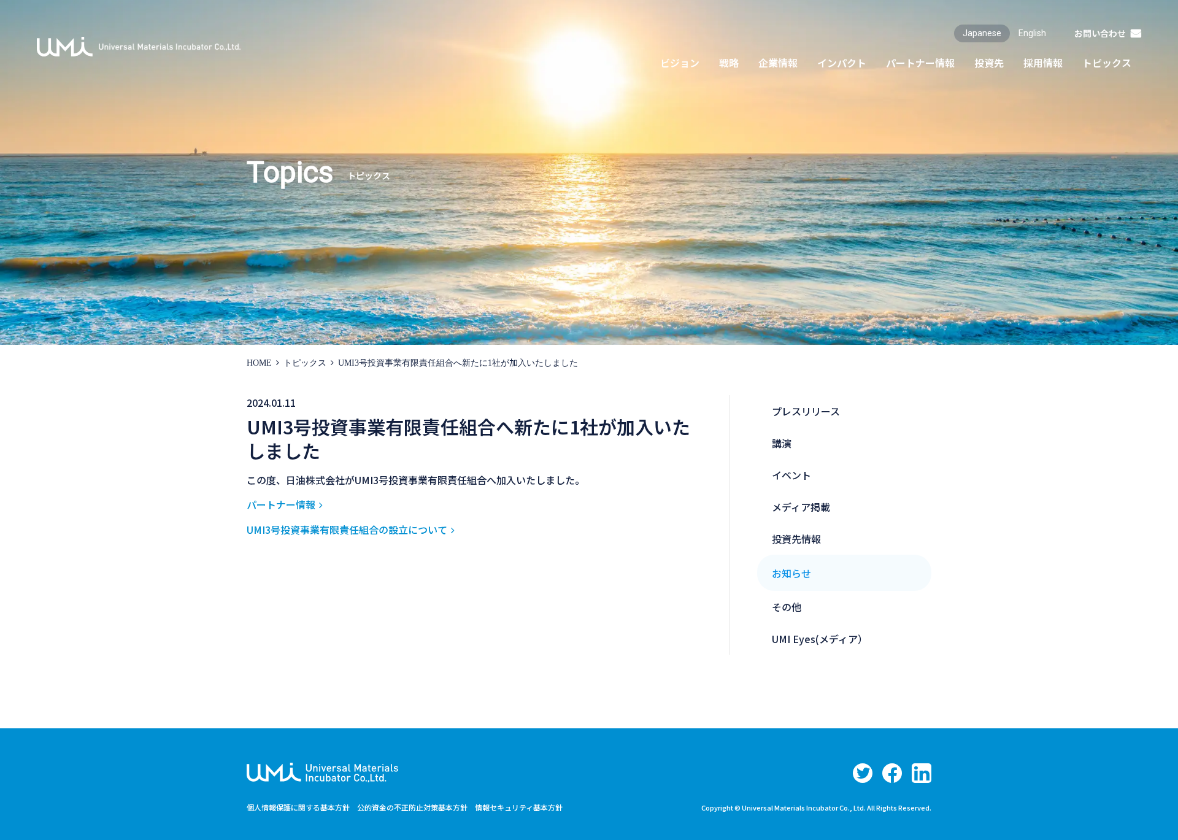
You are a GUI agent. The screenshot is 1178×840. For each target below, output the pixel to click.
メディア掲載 (801, 506)
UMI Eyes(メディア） (820, 638)
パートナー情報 (281, 504)
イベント (791, 475)
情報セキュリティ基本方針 (519, 807)
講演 (781, 443)
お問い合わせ (1100, 33)
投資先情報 (796, 538)
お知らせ (791, 573)
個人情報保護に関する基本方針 (298, 807)
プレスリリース (806, 411)
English (1032, 33)
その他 (786, 606)
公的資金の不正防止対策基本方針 (412, 807)
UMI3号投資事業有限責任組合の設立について (347, 529)
